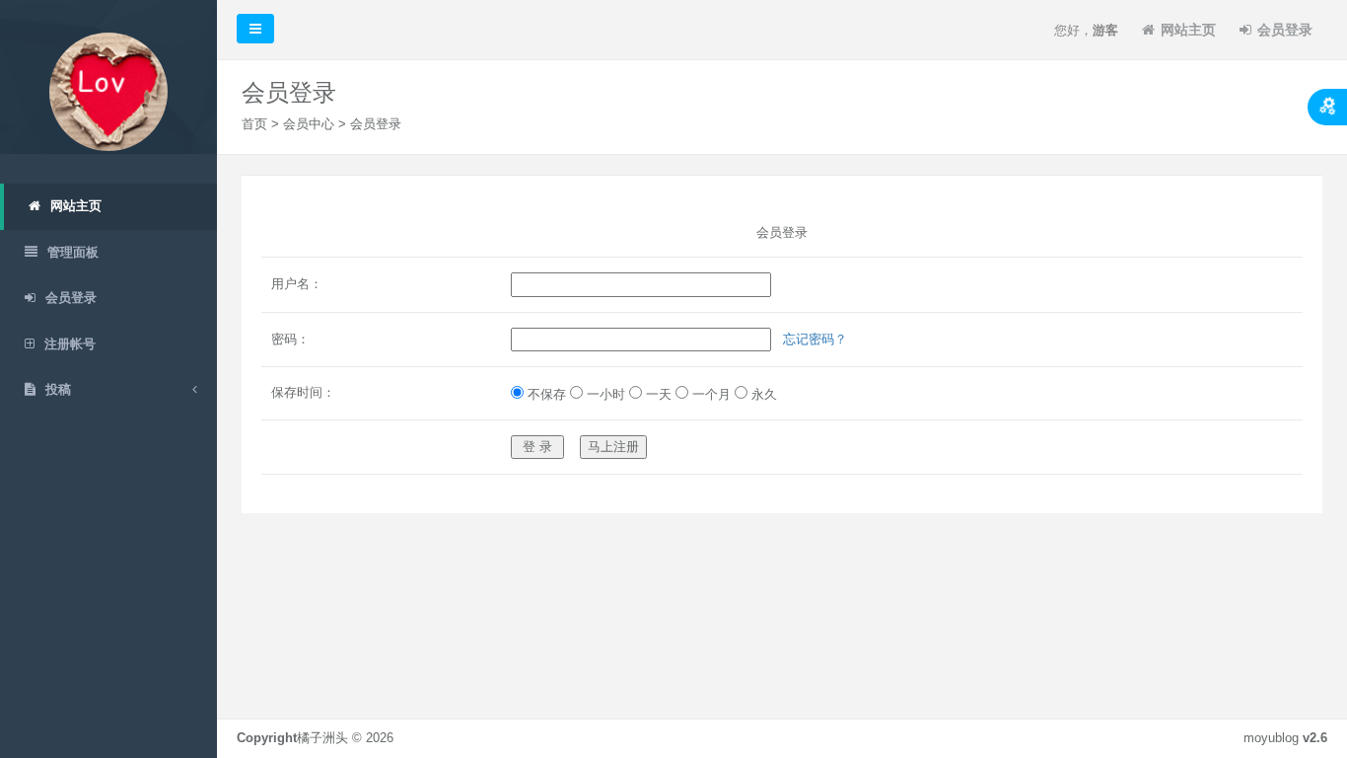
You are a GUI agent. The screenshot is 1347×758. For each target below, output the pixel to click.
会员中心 (308, 123)
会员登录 (1284, 30)
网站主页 (1188, 30)
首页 (254, 123)
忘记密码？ (815, 339)
